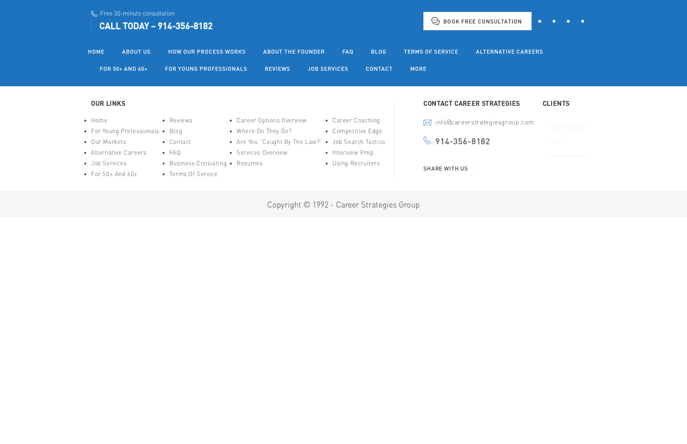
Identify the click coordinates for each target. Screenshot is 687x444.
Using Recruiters (356, 163)
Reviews (180, 120)
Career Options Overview (272, 120)
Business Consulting (198, 163)
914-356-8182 (185, 25)
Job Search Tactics (358, 141)
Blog (175, 131)
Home (99, 120)
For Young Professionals (125, 131)
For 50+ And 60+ (114, 174)
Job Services (108, 163)
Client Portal (569, 156)
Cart (557, 141)
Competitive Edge (357, 131)
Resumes (249, 163)
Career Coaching (356, 120)
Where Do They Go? (264, 131)
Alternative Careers (118, 152)
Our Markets (108, 141)
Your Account (569, 127)
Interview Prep (352, 152)
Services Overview (262, 152)
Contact (180, 141)
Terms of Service (193, 174)
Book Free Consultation (482, 21)
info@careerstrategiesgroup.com (484, 123)
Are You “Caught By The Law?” (279, 141)
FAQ (175, 152)
